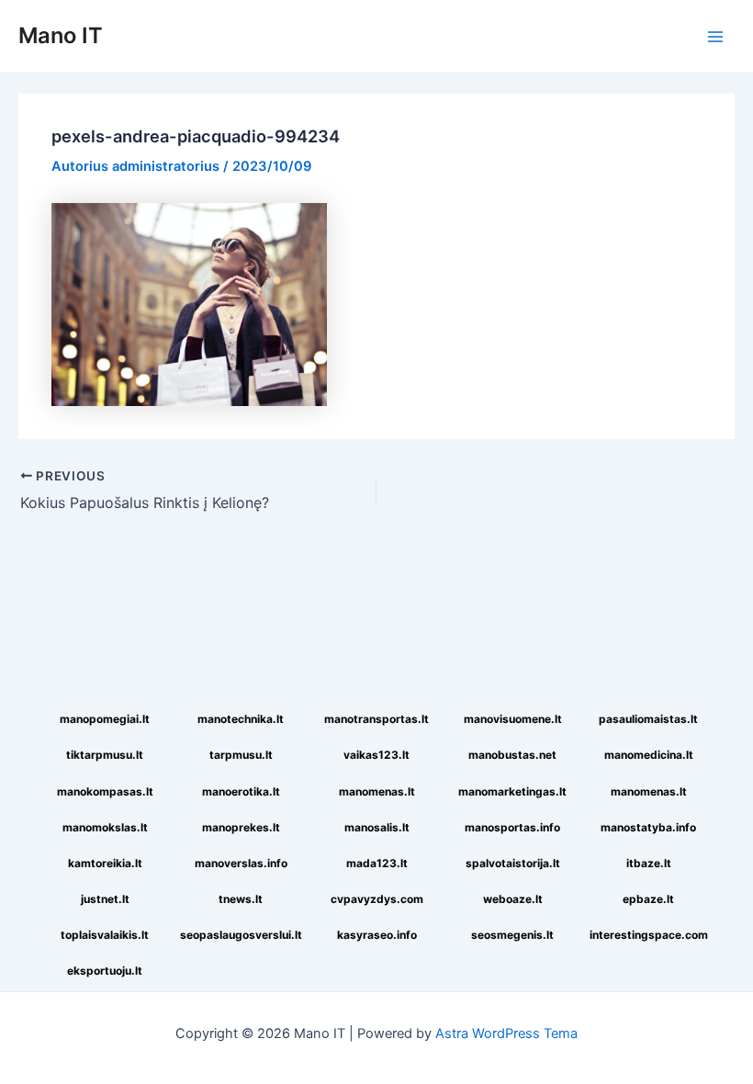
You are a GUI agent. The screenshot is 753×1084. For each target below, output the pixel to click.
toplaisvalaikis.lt (105, 935)
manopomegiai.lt (105, 719)
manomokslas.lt (105, 827)
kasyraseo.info (377, 935)
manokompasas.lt (105, 791)
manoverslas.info (241, 863)
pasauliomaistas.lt (648, 719)
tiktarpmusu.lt (104, 755)
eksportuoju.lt (104, 970)
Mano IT (60, 35)
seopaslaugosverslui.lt (241, 935)
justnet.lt (105, 899)
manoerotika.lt (241, 791)
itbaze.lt (648, 863)
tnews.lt (241, 899)
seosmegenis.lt (512, 935)
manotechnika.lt (240, 719)
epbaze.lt (648, 899)
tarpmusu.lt (241, 755)
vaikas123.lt (376, 755)
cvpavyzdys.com (377, 899)
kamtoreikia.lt (105, 863)
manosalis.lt (377, 827)
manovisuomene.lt (513, 719)
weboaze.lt (513, 899)
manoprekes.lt (241, 827)
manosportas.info (512, 827)
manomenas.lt (377, 791)
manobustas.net (512, 755)
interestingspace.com (649, 935)
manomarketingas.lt (512, 791)
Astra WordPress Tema (506, 1033)
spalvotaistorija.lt (513, 863)
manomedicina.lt (648, 755)
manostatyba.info (648, 827)
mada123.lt (377, 863)
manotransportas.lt (376, 719)
